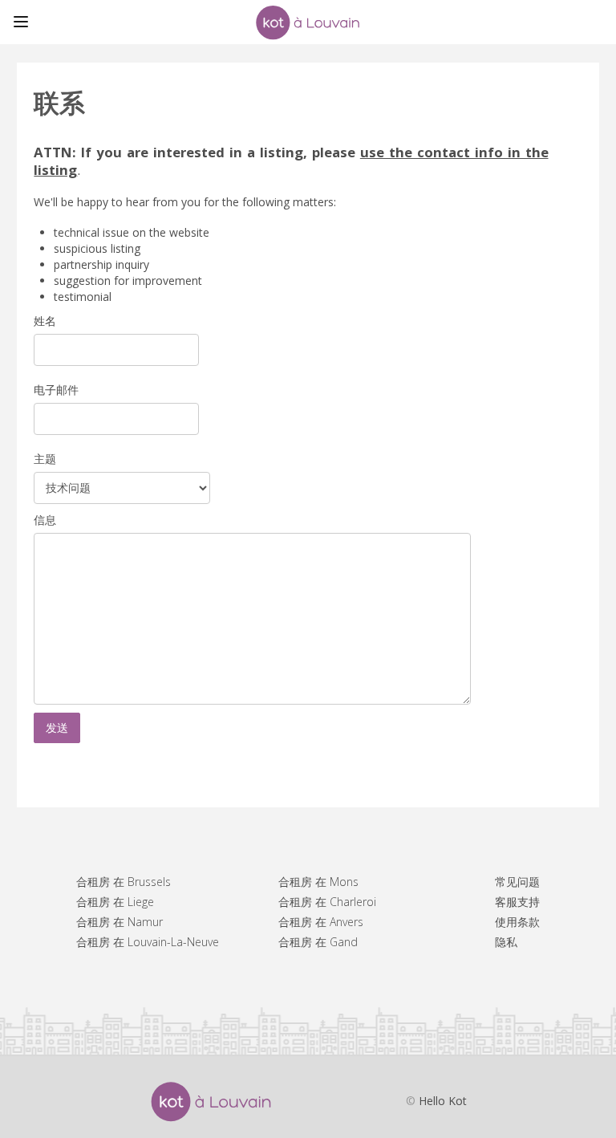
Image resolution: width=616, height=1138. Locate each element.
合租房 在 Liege (115, 901)
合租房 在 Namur (119, 921)
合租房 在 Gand (318, 941)
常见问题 (517, 881)
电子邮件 (56, 389)
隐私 (506, 941)
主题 (45, 458)
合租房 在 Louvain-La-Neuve (147, 941)
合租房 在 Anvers (320, 921)
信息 (45, 519)
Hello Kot (443, 1100)
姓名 (45, 320)
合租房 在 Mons (318, 881)
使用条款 (517, 921)
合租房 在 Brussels (123, 881)
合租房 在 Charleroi (327, 901)
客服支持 (517, 901)
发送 (57, 727)
